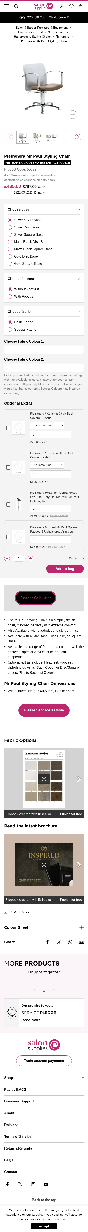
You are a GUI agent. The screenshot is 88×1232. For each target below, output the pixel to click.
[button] (44, 991)
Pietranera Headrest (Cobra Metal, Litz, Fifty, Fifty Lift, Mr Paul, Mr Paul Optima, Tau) (54, 497)
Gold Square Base (28, 263)
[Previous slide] (34, 990)
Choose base (18, 209)
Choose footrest (21, 279)
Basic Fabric (23, 322)
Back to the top (44, 1200)
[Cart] (80, 6)
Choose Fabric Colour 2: (24, 359)
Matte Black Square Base (33, 249)
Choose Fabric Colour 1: (24, 341)
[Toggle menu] (7, 6)
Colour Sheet (21, 912)
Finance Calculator (35, 598)
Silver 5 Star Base (27, 220)
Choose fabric (19, 312)
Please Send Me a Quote (44, 710)
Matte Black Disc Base (31, 242)
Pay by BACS (15, 1089)
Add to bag (65, 569)
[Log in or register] (62, 6)
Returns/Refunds (18, 1148)
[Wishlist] (71, 6)
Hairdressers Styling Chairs (32, 36)
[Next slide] (78, 137)
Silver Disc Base (26, 227)
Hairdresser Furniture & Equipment (41, 32)
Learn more (61, 1219)
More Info (76, 558)
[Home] (43, 6)
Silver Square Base (29, 234)
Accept (44, 1226)
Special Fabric (25, 329)
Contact (10, 1172)
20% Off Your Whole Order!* (48, 17)
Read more (31, 1020)
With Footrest (24, 296)
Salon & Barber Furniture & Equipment (42, 27)
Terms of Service (17, 1136)
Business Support (19, 1101)
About (9, 1113)
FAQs (8, 1160)
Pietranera (62, 36)
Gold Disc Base (26, 256)
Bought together (44, 972)
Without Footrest (26, 289)
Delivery (11, 1125)
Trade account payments (44, 1061)
